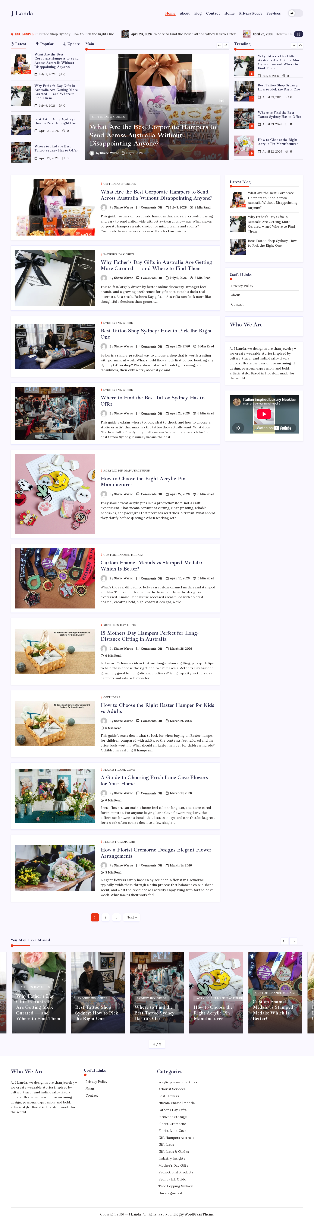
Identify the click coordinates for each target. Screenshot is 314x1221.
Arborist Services (171, 1089)
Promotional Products (175, 1172)
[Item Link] (21, 64)
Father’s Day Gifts (172, 1110)
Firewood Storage (172, 1117)
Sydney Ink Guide (172, 1179)
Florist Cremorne (172, 1124)
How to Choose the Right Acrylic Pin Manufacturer (217, 34)
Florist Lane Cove (172, 1131)
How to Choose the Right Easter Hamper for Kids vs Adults (157, 708)
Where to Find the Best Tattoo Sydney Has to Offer (96, 34)
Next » (131, 917)
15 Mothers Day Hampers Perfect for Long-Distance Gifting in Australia (150, 636)
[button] (295, 13)
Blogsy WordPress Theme (193, 1214)
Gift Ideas (166, 1144)
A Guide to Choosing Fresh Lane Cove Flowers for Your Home (154, 780)
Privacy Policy (242, 286)
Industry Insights (171, 1158)
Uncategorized (170, 1193)
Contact (237, 304)
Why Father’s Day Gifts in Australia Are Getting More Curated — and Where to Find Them (56, 92)
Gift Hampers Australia (176, 1138)
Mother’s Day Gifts (173, 1165)
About (235, 295)
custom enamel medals (176, 1103)
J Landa (22, 13)
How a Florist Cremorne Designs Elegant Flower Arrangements (156, 853)
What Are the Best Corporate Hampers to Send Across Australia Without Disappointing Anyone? (56, 60)
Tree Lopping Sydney (175, 1186)
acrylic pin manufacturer (177, 1082)
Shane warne (115, 153)
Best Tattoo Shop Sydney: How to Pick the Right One (55, 121)
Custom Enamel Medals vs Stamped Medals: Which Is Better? (279, 141)
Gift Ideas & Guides (173, 1152)
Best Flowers (168, 1096)
